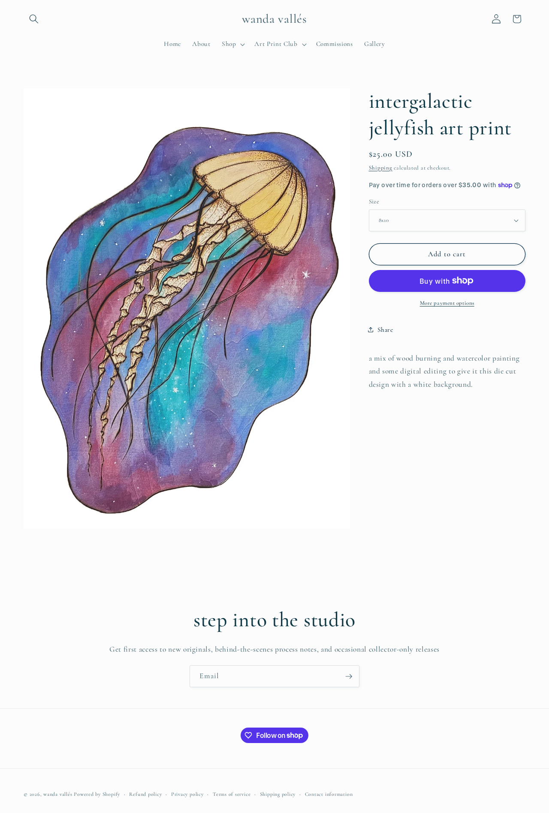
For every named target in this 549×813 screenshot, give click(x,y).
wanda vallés (57, 794)
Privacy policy (187, 794)
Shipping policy (278, 794)
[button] (34, 19)
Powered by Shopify (97, 794)
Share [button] (385, 329)
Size (374, 201)
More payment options (447, 303)
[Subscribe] (348, 676)
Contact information (329, 794)
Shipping (380, 167)
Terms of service (231, 794)
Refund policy (145, 794)
